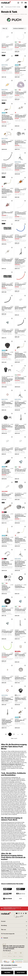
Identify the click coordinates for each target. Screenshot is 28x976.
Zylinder (15, 869)
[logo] (6, 2)
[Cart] (25, 2)
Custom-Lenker (5, 870)
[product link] (7, 66)
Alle (20, 898)
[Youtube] (17, 913)
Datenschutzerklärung (6, 968)
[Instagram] (21, 913)
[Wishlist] (22, 2)
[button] (14, 921)
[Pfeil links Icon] (6, 734)
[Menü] (10, 960)
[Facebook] (19, 913)
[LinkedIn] (26, 913)
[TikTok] (24, 913)
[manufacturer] (7, 889)
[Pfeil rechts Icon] (22, 734)
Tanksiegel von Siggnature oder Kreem (11, 764)
